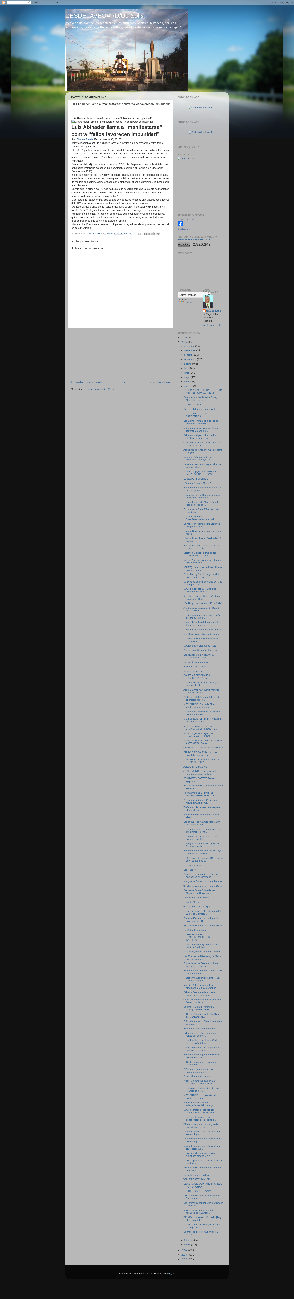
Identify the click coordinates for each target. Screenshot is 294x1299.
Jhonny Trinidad (85, 139)
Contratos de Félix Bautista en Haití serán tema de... (202, 444)
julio (186, 368)
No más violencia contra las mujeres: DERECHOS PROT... (200, 794)
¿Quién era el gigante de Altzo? (200, 645)
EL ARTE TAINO (192, 404)
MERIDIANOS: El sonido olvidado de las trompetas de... (203, 720)
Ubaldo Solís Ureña (186, 219)
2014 (184, 1250)
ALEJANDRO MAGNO (195, 767)
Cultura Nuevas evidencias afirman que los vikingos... (202, 561)
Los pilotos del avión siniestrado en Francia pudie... (202, 1089)
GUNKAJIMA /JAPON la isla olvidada (203, 747)
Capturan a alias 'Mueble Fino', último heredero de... (200, 398)
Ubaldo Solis (213, 311)
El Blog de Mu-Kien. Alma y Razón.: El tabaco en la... (202, 845)
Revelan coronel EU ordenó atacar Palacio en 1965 (202, 597)
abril (186, 381)
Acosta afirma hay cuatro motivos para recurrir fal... (201, 691)
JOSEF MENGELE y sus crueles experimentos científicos (200, 772)
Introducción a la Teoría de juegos (201, 634)
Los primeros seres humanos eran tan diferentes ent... (201, 830)
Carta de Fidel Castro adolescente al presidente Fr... (201, 698)
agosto (188, 364)
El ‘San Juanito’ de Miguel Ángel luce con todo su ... (200, 503)
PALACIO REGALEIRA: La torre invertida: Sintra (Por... (200, 753)
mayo (187, 377)
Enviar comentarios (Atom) (101, 389)
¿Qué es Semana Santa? (197, 483)
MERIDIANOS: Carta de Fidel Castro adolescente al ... (199, 705)
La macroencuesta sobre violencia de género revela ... (201, 525)
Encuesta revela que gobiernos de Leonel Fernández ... (201, 1056)
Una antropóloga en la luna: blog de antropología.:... (202, 1133)
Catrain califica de (193, 671)
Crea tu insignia (184, 229)
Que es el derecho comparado (199, 409)
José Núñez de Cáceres (196, 897)
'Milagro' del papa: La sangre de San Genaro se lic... (200, 1125)
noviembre (190, 350)
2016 (184, 337)
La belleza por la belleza (196, 1175)
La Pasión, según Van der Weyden (202, 951)
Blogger (170, 1273)
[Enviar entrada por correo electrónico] (139, 233)
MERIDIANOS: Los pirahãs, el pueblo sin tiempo (199, 1096)
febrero (188, 1240)
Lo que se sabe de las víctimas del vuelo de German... (202, 912)
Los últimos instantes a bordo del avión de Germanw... (201, 422)
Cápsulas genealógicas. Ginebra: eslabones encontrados (201, 875)
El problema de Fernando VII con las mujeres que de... (201, 964)
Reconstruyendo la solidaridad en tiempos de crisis (201, 546)
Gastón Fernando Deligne (197, 906)
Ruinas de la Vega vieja (196, 662)
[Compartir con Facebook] (155, 233)
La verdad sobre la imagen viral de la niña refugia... (202, 465)
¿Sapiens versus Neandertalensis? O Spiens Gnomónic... (202, 496)
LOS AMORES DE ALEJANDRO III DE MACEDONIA (201, 760)
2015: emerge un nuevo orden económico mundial (199, 1070)
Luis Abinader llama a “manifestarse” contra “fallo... (200, 518)
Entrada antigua (158, 382)
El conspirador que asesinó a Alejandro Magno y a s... (199, 1154)
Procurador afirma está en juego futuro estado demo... (200, 801)
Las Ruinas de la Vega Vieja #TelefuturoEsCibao (198, 656)
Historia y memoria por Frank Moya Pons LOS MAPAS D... (202, 852)
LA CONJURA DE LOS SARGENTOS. (195, 415)
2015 (184, 342)
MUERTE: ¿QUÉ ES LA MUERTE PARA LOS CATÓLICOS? (201, 472)
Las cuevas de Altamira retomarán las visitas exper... (201, 823)
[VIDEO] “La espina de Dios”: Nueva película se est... (202, 568)
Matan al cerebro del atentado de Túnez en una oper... (201, 623)
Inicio (124, 382)
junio (187, 373)
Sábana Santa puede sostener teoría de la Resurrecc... (199, 993)
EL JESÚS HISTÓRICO (195, 478)
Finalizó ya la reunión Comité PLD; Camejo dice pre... (202, 979)
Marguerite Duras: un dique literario (202, 881)
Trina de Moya (191, 902)
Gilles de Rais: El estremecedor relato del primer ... (200, 1034)
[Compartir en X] (152, 233)
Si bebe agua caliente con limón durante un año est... (200, 429)
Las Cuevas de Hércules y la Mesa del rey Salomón (202, 957)
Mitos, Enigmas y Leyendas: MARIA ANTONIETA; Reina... (202, 742)
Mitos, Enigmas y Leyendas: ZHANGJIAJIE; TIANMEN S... (200, 727)
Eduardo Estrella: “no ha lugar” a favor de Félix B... (201, 919)
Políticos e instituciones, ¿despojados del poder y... (199, 1104)
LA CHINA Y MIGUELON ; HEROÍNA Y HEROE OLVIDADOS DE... (202, 391)
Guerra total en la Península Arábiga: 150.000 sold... (198, 1008)
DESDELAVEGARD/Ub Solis (104, 15)
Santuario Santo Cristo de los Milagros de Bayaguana (199, 891)
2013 (184, 1255)
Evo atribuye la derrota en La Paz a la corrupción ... (202, 489)
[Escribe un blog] (148, 233)
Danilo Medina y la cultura (197, 1076)
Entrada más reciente (87, 382)
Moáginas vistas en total (194, 239)
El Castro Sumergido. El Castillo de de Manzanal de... (202, 1015)
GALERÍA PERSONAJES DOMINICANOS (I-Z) (196, 676)
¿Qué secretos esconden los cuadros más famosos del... (199, 1111)
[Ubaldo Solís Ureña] (180, 225)
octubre (188, 355)
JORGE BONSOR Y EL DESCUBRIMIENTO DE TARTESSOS (197, 937)
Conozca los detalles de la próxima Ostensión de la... (202, 1001)
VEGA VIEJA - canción (195, 666)
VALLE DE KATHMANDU (196, 1179)
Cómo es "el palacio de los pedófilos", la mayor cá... (198, 458)
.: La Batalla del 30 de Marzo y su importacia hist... (201, 684)
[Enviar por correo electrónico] (145, 233)
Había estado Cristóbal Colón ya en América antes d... (202, 972)
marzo (188, 386)
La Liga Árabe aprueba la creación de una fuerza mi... (202, 616)
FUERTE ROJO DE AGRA (197, 1191)
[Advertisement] (120, 354)
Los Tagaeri (189, 869)
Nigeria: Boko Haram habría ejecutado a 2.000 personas (199, 986)
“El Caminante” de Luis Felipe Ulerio (202, 886)
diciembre (189, 346)
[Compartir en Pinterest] (158, 233)
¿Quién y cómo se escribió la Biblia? (203, 603)
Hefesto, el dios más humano (199, 1028)
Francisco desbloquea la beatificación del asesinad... (199, 1118)
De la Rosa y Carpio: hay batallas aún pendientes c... (201, 575)
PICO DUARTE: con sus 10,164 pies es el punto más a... (203, 859)
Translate (189, 302)
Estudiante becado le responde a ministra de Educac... (201, 1048)
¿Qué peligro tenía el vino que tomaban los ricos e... (199, 590)
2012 (184, 1259)
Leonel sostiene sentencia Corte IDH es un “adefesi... (200, 1041)
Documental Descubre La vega (200, 650)
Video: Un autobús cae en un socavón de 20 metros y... (199, 1082)
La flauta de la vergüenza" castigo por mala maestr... (201, 713)
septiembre (190, 359)
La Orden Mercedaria (195, 930)
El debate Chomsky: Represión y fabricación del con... (201, 946)
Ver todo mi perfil (212, 325)
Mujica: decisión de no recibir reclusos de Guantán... (199, 1211)
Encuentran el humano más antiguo (202, 629)
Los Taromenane (192, 865)
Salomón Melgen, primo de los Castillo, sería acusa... (199, 436)
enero (187, 1244)
